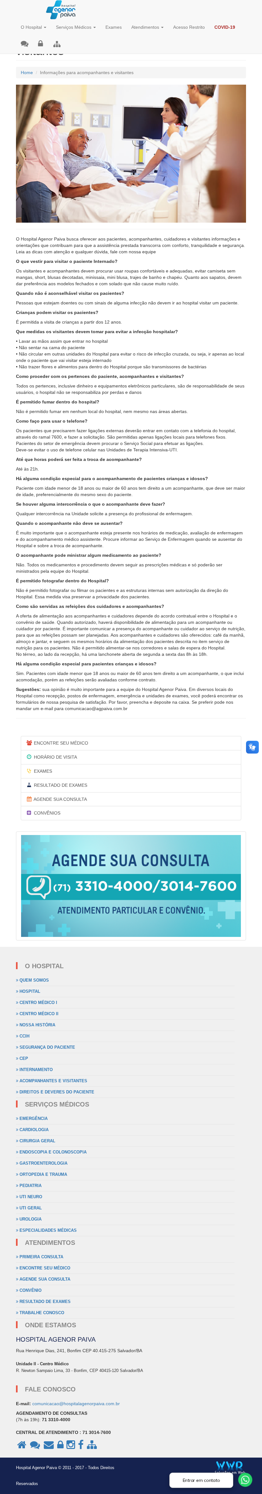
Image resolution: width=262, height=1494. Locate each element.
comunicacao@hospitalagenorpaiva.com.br (76, 1403)
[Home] (21, 1447)
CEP (23, 1058)
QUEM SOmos (33, 980)
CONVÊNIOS (46, 813)
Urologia (30, 1219)
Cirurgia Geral (36, 1140)
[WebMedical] (57, 44)
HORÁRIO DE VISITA (55, 757)
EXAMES (42, 771)
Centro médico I (37, 1002)
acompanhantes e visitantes (52, 1080)
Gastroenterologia (42, 1163)
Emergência (33, 1118)
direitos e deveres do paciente (56, 1092)
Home (27, 72)
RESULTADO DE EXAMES (60, 785)
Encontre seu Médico (44, 1268)
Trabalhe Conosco (41, 1312)
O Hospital (32, 27)
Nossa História (36, 1025)
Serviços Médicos (74, 27)
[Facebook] (80, 1447)
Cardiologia (33, 1129)
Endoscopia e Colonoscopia (52, 1152)
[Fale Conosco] (24, 44)
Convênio (30, 1290)
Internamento (35, 1069)
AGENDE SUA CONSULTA (60, 799)
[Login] (40, 44)
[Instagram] (71, 1447)
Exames (113, 27)
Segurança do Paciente (46, 1047)
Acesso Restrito (189, 27)
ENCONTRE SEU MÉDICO (60, 743)
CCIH (23, 1036)
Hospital (29, 991)
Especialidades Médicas (47, 1230)
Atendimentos (145, 27)
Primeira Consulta (40, 1256)
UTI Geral (30, 1208)
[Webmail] (49, 1447)
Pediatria (30, 1185)
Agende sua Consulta (44, 1279)
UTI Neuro (30, 1196)
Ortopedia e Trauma (42, 1174)
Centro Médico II (38, 1013)
